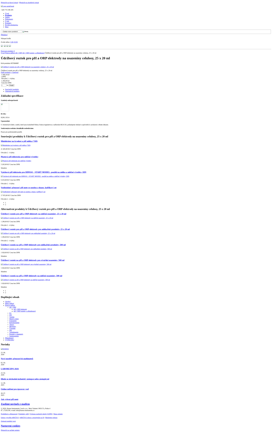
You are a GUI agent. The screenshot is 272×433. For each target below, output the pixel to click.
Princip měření (10, 53)
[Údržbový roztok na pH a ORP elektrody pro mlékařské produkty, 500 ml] (26, 249)
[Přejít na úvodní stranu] (7, 6)
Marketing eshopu (51, 418)
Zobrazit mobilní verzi (8, 421)
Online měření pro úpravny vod (15, 389)
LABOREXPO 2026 (10, 369)
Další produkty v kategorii (9, 72)
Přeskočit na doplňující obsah (29, 3)
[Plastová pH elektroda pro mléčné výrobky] (16, 161)
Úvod (3, 53)
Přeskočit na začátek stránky (10, 430)
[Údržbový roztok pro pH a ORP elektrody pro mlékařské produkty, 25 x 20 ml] (28, 233)
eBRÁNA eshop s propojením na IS (32, 418)
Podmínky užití (23, 414)
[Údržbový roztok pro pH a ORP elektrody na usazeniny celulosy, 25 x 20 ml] (27, 67)
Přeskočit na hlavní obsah (9, 3)
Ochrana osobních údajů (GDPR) (41, 414)
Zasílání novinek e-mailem (15, 404)
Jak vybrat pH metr (9, 399)
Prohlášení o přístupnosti (9, 414)
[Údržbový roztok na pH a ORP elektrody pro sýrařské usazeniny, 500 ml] (26, 264)
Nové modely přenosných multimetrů (17, 359)
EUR (16, 42)
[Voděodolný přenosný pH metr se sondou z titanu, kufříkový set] (23, 192)
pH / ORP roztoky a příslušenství (33, 53)
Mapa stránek (58, 414)
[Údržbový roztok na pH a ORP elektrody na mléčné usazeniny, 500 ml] (25, 280)
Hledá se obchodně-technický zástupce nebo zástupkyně (25, 379)
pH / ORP (18, 53)
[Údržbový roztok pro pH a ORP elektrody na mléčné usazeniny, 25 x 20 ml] (27, 218)
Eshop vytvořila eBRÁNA (10, 418)
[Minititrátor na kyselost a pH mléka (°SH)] (15, 145)
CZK (12, 42)
